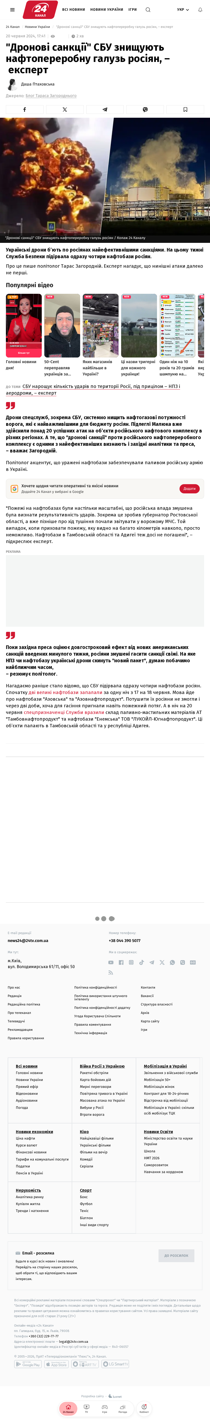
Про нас (14, 987)
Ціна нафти (25, 1138)
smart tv (85, 1364)
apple (56, 1364)
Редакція (15, 996)
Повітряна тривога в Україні (104, 1093)
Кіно (84, 1131)
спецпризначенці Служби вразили (64, 712)
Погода (22, 1108)
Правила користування (26, 1038)
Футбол (86, 1204)
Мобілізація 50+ (157, 1080)
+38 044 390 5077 (124, 940)
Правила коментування (92, 1024)
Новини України (106, 9)
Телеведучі (16, 1021)
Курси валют (26, 1145)
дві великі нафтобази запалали (65, 692)
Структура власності (157, 1004)
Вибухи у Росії (91, 1108)
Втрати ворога (92, 1114)
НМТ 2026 (152, 1158)
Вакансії (147, 996)
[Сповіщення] (200, 9)
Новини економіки (34, 1131)
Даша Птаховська (38, 84)
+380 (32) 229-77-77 (44, 1336)
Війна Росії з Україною (102, 1066)
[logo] (40, 10)
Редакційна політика (24, 1004)
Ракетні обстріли (94, 1073)
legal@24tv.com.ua (73, 1342)
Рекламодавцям (20, 1030)
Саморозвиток (156, 1165)
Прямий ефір (27, 1087)
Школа (149, 1151)
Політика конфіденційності (95, 987)
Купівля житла (28, 1204)
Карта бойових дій (95, 1080)
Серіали (86, 1166)
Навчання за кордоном (163, 1172)
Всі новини (73, 9)
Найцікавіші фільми (97, 1138)
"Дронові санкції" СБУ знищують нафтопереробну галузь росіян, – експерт (114, 27)
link (110, 962)
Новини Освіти (158, 1131)
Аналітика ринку (30, 1197)
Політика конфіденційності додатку (102, 1008)
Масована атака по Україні (102, 1100)
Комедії (86, 1159)
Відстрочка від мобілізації (166, 1100)
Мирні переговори (95, 1087)
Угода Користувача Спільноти (97, 1016)
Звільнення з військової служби (171, 1073)
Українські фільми (95, 1145)
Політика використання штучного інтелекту (100, 997)
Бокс (84, 1197)
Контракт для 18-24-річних (166, 1093)
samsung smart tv (115, 1364)
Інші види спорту (94, 1225)
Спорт (86, 1190)
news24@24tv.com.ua (28, 940)
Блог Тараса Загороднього (51, 95)
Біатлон (86, 1218)
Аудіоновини (26, 1100)
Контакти (148, 987)
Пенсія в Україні (29, 1173)
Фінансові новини (31, 1152)
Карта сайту (150, 1021)
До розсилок (176, 1256)
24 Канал (13, 27)
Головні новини (29, 1073)
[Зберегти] (185, 109)
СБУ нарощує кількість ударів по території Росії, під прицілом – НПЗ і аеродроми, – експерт (93, 389)
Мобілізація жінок (159, 1087)
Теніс (84, 1211)
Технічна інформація (90, 1033)
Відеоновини (27, 1093)
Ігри (133, 9)
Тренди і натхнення (32, 1211)
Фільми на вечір (93, 1152)
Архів (145, 1013)
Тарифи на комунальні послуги (42, 1159)
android (28, 1364)
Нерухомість (28, 1190)
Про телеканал (19, 1013)
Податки (23, 1166)
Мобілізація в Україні (165, 1066)
